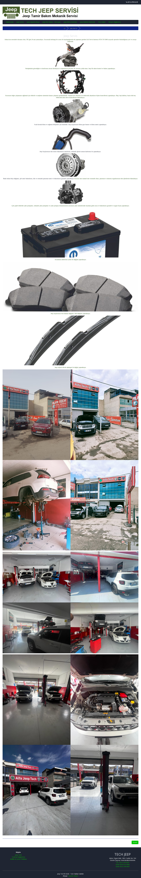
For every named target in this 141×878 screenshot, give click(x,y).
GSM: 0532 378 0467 (123, 866)
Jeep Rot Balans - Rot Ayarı (52, 22)
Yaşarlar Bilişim (73, 876)
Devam (135, 842)
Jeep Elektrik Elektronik (87, 22)
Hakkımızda (9, 22)
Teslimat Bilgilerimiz (18, 857)
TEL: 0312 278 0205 (122, 862)
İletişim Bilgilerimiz (115, 22)
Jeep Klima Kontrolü (70, 22)
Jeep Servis (20, 22)
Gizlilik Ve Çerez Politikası (18, 859)
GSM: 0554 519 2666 (123, 864)
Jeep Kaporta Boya (33, 22)
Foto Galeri (101, 22)
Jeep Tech (18, 855)
